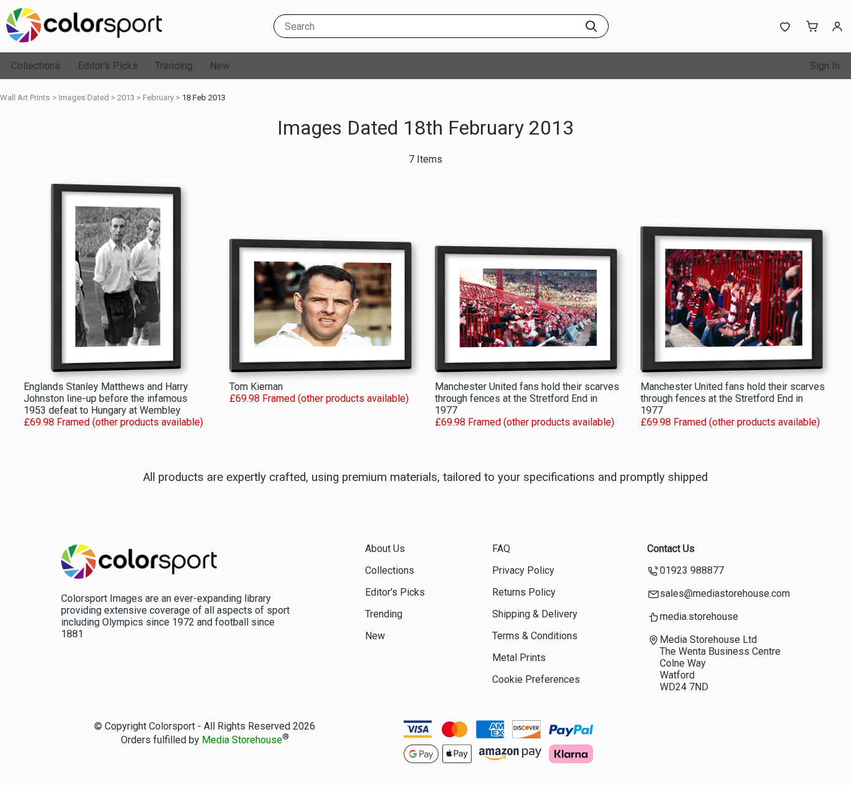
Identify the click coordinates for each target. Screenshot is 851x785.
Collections (35, 66)
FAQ (501, 548)
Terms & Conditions (535, 636)
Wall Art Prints (25, 97)
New (220, 66)
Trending (174, 66)
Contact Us (671, 548)
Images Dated (84, 97)
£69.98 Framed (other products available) (113, 422)
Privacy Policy (523, 570)
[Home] (84, 40)
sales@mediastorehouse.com (725, 593)
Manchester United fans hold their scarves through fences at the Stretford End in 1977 (527, 398)
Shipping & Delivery (535, 614)
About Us (385, 548)
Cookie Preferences (536, 679)
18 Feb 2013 (204, 97)
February (158, 97)
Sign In (825, 66)
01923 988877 (692, 570)
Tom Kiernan (256, 386)
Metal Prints (519, 658)
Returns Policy (524, 592)
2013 (126, 97)
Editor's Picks (108, 66)
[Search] (591, 26)
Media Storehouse (242, 740)
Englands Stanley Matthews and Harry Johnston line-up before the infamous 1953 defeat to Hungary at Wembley (106, 398)
